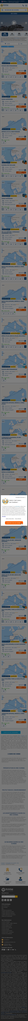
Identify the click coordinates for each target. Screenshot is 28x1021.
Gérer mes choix (10, 518)
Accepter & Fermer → (21, 497)
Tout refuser (18, 518)
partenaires (17, 506)
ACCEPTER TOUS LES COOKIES (14, 522)
